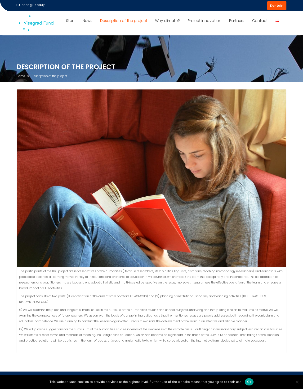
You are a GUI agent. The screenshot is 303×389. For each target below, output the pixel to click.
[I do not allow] (297, 382)
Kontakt (277, 5)
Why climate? (167, 20)
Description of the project (123, 20)
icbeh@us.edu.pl (33, 5)
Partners (236, 20)
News (87, 20)
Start (70, 20)
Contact (260, 20)
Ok (249, 382)
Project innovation (204, 20)
